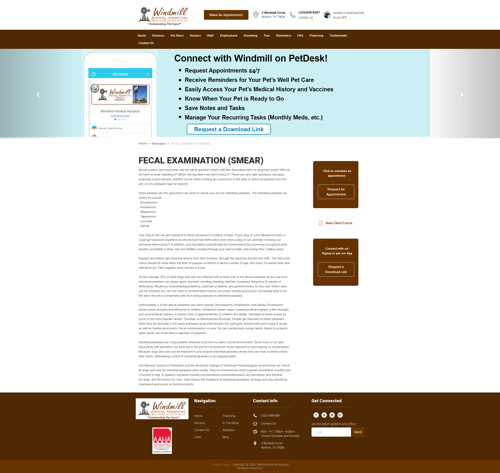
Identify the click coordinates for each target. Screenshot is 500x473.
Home (142, 35)
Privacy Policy (221, 464)
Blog (226, 437)
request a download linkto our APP (348, 15)
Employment (228, 35)
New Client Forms (339, 223)
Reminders (283, 35)
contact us (306, 17)
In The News (231, 423)
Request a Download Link (336, 269)
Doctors (195, 35)
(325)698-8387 (309, 12)
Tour (266, 35)
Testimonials (338, 35)
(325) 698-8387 (270, 415)
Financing (316, 35)
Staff (210, 35)
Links (197, 437)
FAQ (300, 35)
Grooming (250, 35)
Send (358, 432)
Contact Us (146, 43)
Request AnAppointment (336, 191)
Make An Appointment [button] (226, 15)
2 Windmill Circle (272, 445)
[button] (37, 93)
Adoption (229, 430)
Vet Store (177, 35)
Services (158, 35)
